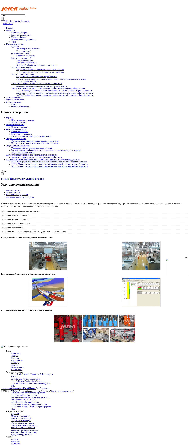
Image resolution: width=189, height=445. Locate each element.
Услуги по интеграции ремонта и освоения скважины (40, 72)
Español (17, 21)
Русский (25, 21)
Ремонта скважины (24, 60)
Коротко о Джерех (19, 32)
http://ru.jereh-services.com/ (62, 391)
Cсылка (21, 389)
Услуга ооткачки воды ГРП (28, 81)
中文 (3, 21)
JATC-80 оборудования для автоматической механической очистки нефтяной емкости (54, 90)
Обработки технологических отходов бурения (36, 76)
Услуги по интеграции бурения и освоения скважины (40, 70)
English (9, 21)
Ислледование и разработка (23, 39)
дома (4, 178)
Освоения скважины (20, 53)
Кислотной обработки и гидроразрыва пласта (36, 65)
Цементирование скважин (28, 49)
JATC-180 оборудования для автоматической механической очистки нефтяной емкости (54, 95)
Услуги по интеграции (21, 67)
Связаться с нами (13, 102)
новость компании (15, 440)
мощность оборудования (17, 195)
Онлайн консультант (20, 107)
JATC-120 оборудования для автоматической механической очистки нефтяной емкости (54, 93)
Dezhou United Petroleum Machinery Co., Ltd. (30, 397)
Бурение (15, 46)
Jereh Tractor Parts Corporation (24, 395)
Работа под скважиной (21, 58)
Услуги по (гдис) (23, 51)
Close (185, 257)
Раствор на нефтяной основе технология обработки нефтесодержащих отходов (51, 79)
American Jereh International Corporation (28, 393)
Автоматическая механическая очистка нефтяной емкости (36, 83)
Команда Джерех (18, 37)
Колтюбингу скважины (26, 63)
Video (13, 42)
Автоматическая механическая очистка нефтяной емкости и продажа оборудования (48, 88)
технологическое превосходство (20, 197)
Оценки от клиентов (15, 100)
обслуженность (13, 192)
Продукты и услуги (14, 44)
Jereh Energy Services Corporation (25, 379)
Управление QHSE (14, 97)
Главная (9, 28)
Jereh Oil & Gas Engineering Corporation (28, 381)
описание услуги (13, 190)
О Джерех (10, 30)
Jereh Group (8, 24)
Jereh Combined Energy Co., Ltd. (25, 402)
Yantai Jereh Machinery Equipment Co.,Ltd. (29, 404)
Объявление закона (9, 389)
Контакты (15, 104)
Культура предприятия (21, 35)
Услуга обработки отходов (22, 74)
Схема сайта (30, 389)
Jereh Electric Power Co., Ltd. (23, 400)
